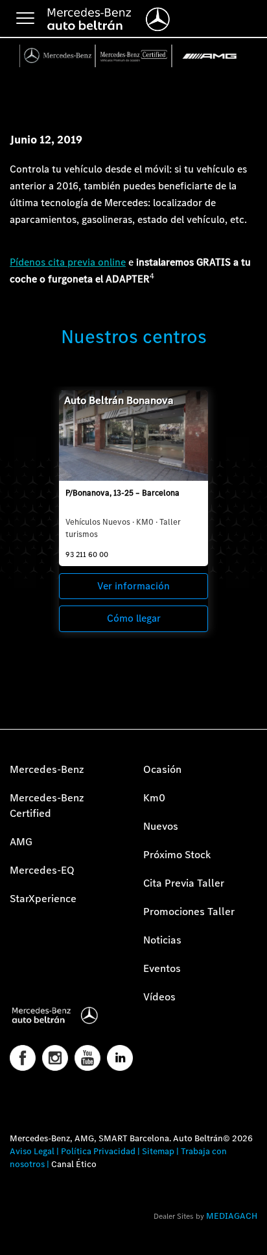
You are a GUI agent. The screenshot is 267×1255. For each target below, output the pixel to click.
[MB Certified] (134, 56)
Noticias (162, 940)
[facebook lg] (23, 1058)
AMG (21, 841)
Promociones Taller (189, 911)
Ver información (133, 586)
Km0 (154, 797)
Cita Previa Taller (183, 883)
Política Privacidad (98, 1151)
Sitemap (158, 1151)
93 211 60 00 (86, 554)
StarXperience (43, 898)
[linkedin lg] (120, 1058)
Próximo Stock (177, 854)
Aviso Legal (32, 1151)
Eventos (162, 968)
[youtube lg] (87, 1058)
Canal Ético (74, 1164)
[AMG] (210, 56)
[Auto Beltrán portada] (67, 1015)
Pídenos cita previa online (68, 262)
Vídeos (159, 996)
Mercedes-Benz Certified (47, 805)
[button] (16, 1239)
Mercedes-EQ (42, 870)
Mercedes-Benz (47, 769)
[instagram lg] (55, 1058)
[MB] (58, 56)
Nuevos (160, 826)
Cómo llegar (134, 618)
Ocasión (162, 769)
